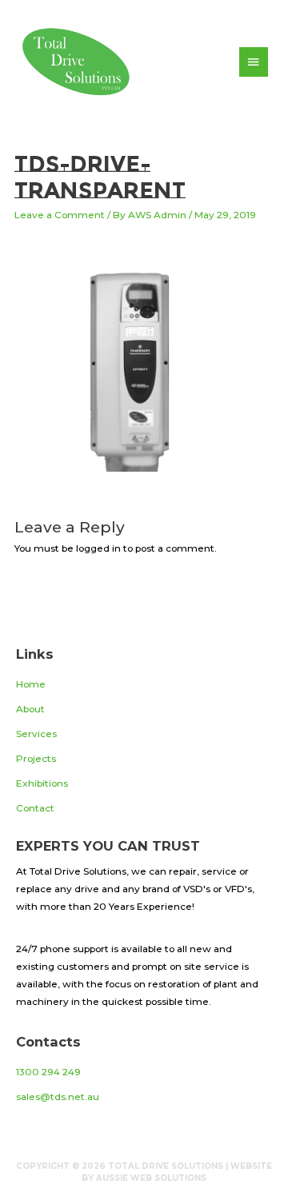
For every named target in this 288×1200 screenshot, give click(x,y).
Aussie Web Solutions (151, 1178)
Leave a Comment (59, 215)
